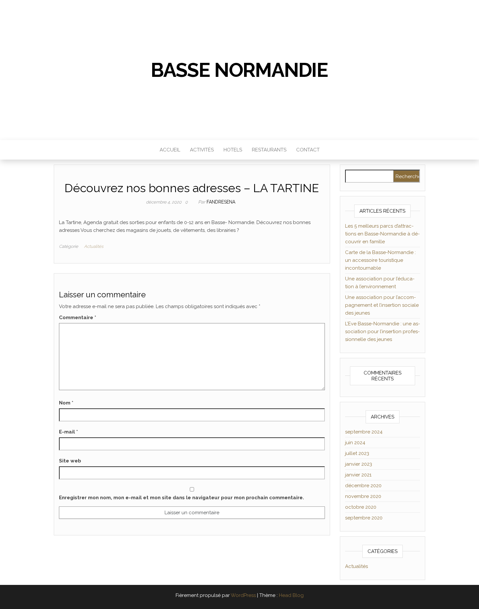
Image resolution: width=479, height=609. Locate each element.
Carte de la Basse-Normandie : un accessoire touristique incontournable (380, 260)
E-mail (68, 432)
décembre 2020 (363, 486)
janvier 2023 (358, 464)
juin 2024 (355, 443)
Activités (202, 150)
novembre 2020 (363, 496)
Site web (70, 461)
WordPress (243, 595)
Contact (308, 150)
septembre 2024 (364, 432)
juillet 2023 (357, 453)
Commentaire (77, 317)
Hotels (233, 150)
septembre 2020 (364, 518)
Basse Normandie (239, 70)
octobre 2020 (360, 507)
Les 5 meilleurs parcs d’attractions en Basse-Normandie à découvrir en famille (382, 234)
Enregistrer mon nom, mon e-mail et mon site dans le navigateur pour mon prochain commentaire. (181, 498)
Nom (66, 403)
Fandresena (221, 202)
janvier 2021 (358, 475)
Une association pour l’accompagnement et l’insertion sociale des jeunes (382, 305)
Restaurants (269, 150)
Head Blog (291, 595)
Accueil (170, 150)
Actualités (93, 246)
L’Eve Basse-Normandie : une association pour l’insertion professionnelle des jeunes (382, 331)
